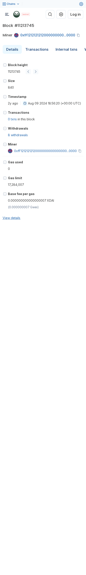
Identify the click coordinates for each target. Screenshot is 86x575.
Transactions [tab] (37, 49)
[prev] (28, 71)
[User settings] (81, 4)
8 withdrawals (18, 135)
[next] (35, 71)
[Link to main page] (16, 14)
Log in (75, 14)
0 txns (12, 119)
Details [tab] (12, 49)
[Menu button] (7, 14)
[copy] (79, 35)
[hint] (5, 65)
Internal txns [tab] (66, 49)
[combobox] (25, 103)
